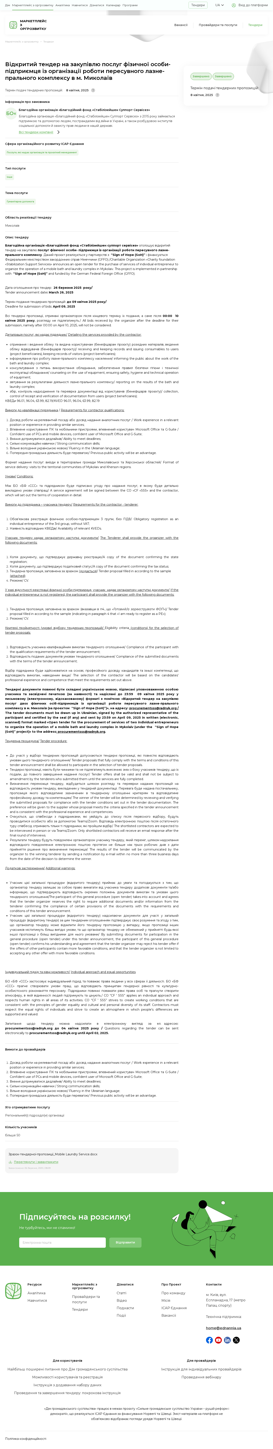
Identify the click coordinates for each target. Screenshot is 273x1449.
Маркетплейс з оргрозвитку (32, 5)
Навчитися (80, 5)
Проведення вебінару (201, 1377)
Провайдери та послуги (218, 25)
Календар (113, 5)
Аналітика (62, 5)
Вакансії (181, 25)
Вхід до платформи (253, 5)
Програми (130, 5)
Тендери (198, 5)
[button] (219, 5)
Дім (7, 5)
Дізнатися (97, 5)
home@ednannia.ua (223, 1328)
